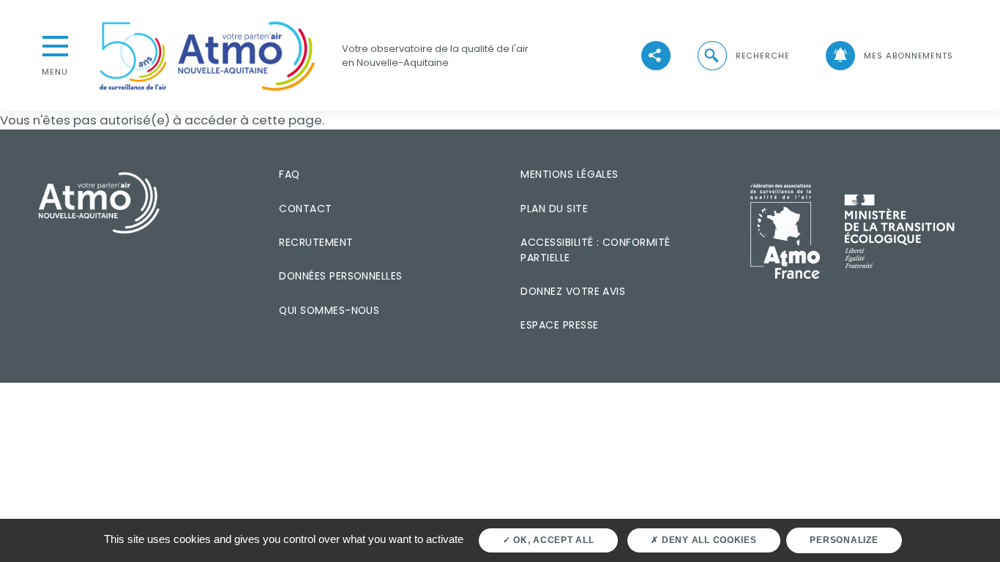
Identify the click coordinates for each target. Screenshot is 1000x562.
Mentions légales (569, 174)
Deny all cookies (708, 540)
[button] (742, 56)
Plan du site (554, 208)
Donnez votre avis (572, 291)
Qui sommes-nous (329, 310)
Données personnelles (340, 276)
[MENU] (55, 44)
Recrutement (316, 242)
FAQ (289, 174)
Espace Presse (559, 325)
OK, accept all (552, 540)
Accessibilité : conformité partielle (595, 250)
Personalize (844, 540)
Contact (305, 208)
